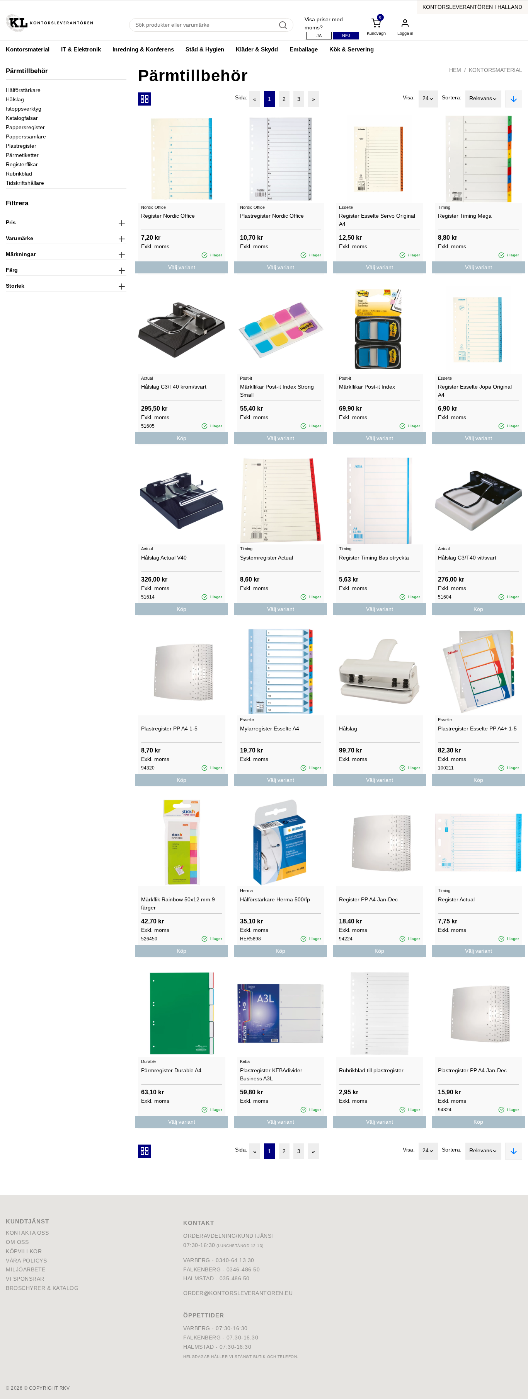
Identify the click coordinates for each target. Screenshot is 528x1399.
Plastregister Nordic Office (272, 216)
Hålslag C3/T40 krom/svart (173, 387)
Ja (319, 35)
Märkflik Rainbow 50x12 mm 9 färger (178, 903)
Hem (455, 70)
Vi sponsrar (25, 1279)
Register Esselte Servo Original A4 (377, 220)
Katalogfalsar (22, 118)
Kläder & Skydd (257, 49)
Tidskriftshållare (25, 183)
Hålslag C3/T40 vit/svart (467, 557)
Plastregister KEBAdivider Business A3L (271, 1074)
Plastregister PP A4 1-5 (169, 728)
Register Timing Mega (465, 216)
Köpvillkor (24, 1251)
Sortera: (452, 97)
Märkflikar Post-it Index (367, 387)
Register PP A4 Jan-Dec (368, 899)
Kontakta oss (27, 1233)
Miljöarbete (26, 1269)
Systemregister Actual (266, 557)
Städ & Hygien (205, 49)
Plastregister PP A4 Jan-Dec (472, 1070)
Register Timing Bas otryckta (374, 557)
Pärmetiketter (22, 155)
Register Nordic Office (168, 216)
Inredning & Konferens (143, 49)
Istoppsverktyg (23, 109)
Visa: (409, 97)
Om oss (17, 1242)
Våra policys (26, 1260)
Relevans (480, 98)
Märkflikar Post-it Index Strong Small (277, 391)
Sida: (241, 97)
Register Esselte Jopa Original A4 (475, 391)
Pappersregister (25, 127)
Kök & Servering (351, 49)
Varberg (196, 1328)
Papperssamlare (26, 136)
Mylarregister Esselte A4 (269, 728)
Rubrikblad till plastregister (371, 1070)
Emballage (304, 49)
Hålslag (15, 99)
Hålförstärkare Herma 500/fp (275, 899)
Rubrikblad (19, 174)
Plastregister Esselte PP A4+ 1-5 (477, 728)
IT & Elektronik (81, 49)
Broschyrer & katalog (42, 1288)
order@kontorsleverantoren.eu (238, 1293)
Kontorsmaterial (27, 49)
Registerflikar (22, 164)
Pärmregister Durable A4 (171, 1070)
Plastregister (21, 146)
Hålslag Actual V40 (164, 557)
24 (425, 98)
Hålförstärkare (23, 90)
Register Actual (456, 899)
